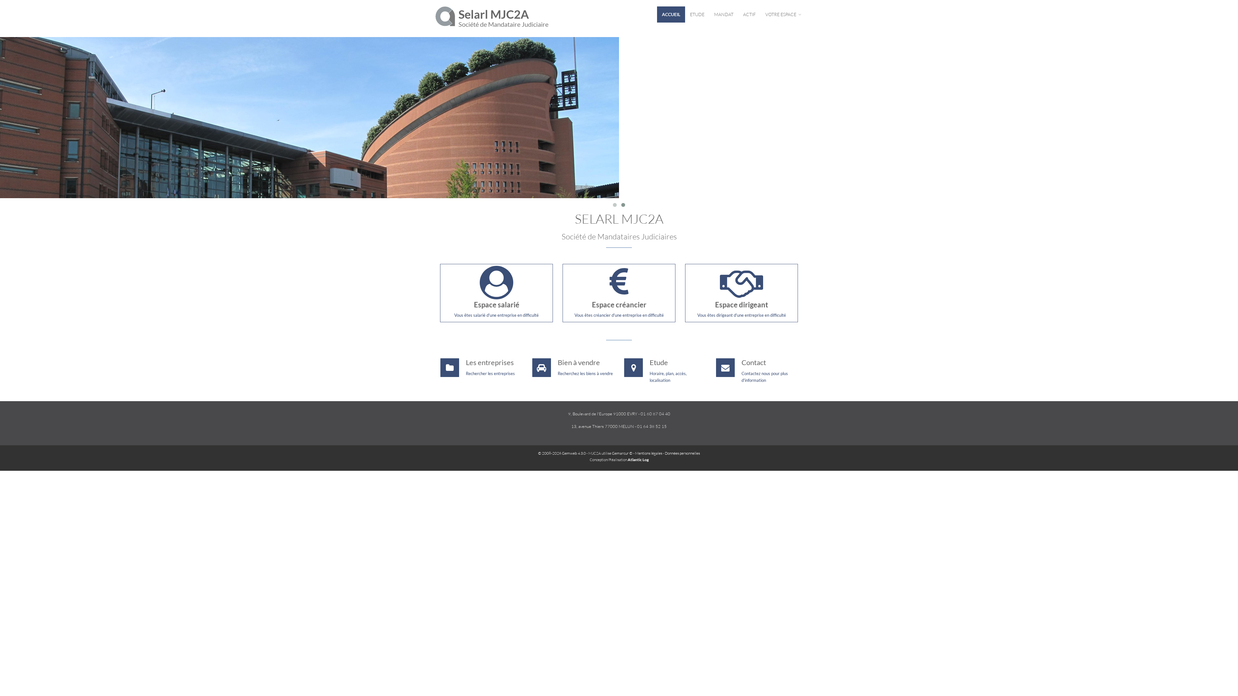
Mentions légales (648, 453)
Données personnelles (682, 453)
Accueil (671, 14)
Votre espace (781, 14)
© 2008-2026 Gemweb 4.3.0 (562, 453)
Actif (749, 14)
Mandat (723, 14)
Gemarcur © (622, 453)
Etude (697, 14)
